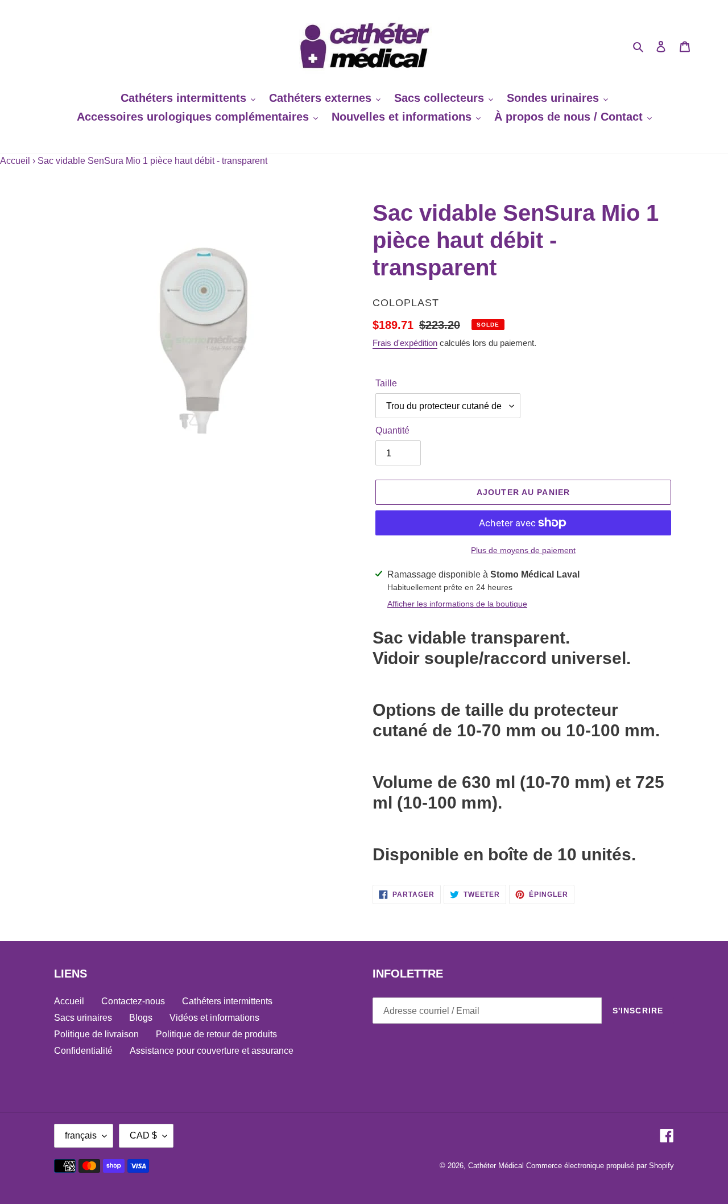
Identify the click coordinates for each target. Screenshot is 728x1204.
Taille (386, 383)
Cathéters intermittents (227, 1001)
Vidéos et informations (214, 1017)
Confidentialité (83, 1050)
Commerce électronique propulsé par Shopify (600, 1165)
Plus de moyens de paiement (523, 550)
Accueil (15, 161)
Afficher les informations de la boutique (457, 603)
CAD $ (143, 1135)
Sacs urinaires (83, 1017)
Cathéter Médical (496, 1165)
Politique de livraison (96, 1034)
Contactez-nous (133, 1001)
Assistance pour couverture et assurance (211, 1050)
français (81, 1135)
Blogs (140, 1017)
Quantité (392, 430)
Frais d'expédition (405, 343)
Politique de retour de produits (216, 1034)
